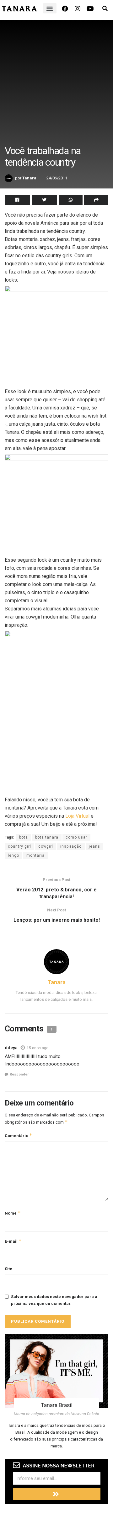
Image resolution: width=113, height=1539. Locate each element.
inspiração (71, 846)
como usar (76, 837)
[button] (49, 8)
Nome (13, 1213)
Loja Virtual (77, 816)
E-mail (13, 1241)
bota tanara (46, 837)
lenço (13, 855)
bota (23, 837)
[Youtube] (90, 9)
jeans (94, 846)
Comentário (18, 1135)
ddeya (11, 1047)
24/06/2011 (56, 178)
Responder (19, 1074)
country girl (19, 846)
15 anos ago (37, 1048)
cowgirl (45, 846)
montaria (35, 855)
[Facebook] (65, 9)
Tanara (29, 178)
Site (8, 1268)
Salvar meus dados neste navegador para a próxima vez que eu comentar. (54, 1300)
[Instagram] (77, 9)
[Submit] (56, 1494)
